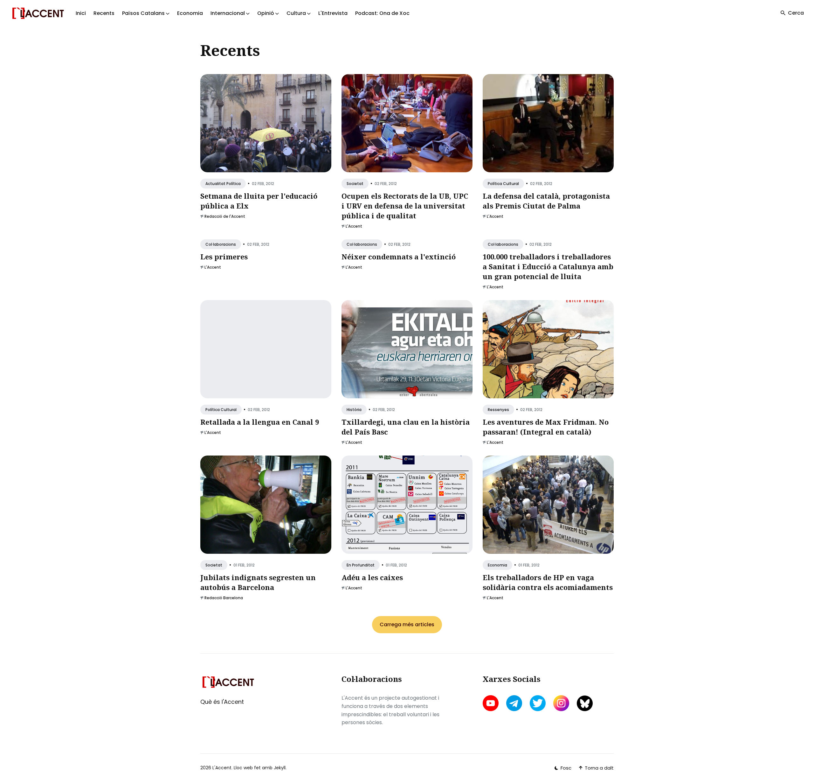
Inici (81, 13)
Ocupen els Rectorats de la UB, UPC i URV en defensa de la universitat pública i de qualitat (404, 205)
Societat (355, 183)
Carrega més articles (407, 624)
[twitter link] (537, 703)
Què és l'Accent (222, 702)
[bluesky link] (585, 703)
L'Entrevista (333, 13)
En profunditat (361, 565)
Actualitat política (223, 183)
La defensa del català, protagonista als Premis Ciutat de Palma (546, 200)
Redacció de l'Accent (224, 216)
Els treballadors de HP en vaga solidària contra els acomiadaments (548, 582)
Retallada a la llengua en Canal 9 (259, 422)
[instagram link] (561, 703)
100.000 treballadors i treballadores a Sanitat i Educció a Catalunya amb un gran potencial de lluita (548, 266)
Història (354, 409)
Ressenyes (498, 409)
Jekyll (280, 768)
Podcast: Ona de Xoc (382, 13)
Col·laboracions (220, 244)
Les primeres (224, 256)
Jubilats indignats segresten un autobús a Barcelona (258, 582)
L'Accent (354, 226)
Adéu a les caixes (372, 577)
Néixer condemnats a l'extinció (398, 256)
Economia (190, 13)
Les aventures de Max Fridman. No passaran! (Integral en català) (546, 426)
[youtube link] (491, 703)
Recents (103, 13)
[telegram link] (514, 703)
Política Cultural (503, 183)
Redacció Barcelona (223, 597)
